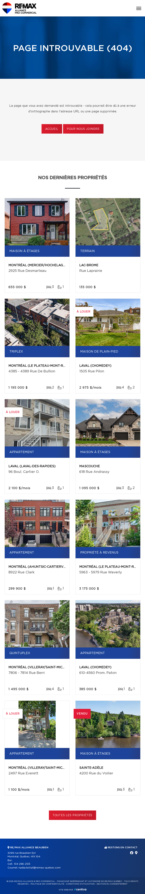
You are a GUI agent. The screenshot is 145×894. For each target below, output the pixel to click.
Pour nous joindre (83, 129)
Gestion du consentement (111, 884)
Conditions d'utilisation (80, 884)
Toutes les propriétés (73, 815)
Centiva (80, 889)
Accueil (51, 129)
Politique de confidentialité (47, 884)
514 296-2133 (22, 864)
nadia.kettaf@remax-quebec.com (40, 868)
